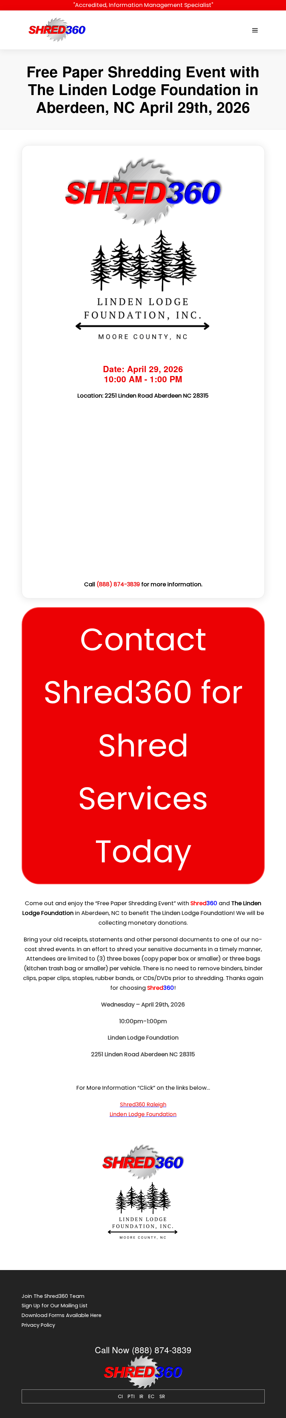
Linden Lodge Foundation (143, 1114)
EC (151, 1396)
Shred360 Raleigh (143, 1104)
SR (162, 1396)
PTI (131, 1396)
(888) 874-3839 (118, 584)
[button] (143, 745)
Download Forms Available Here (61, 1315)
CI (120, 1396)
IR (141, 1396)
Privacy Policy (38, 1325)
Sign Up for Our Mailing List (55, 1305)
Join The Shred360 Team (53, 1296)
